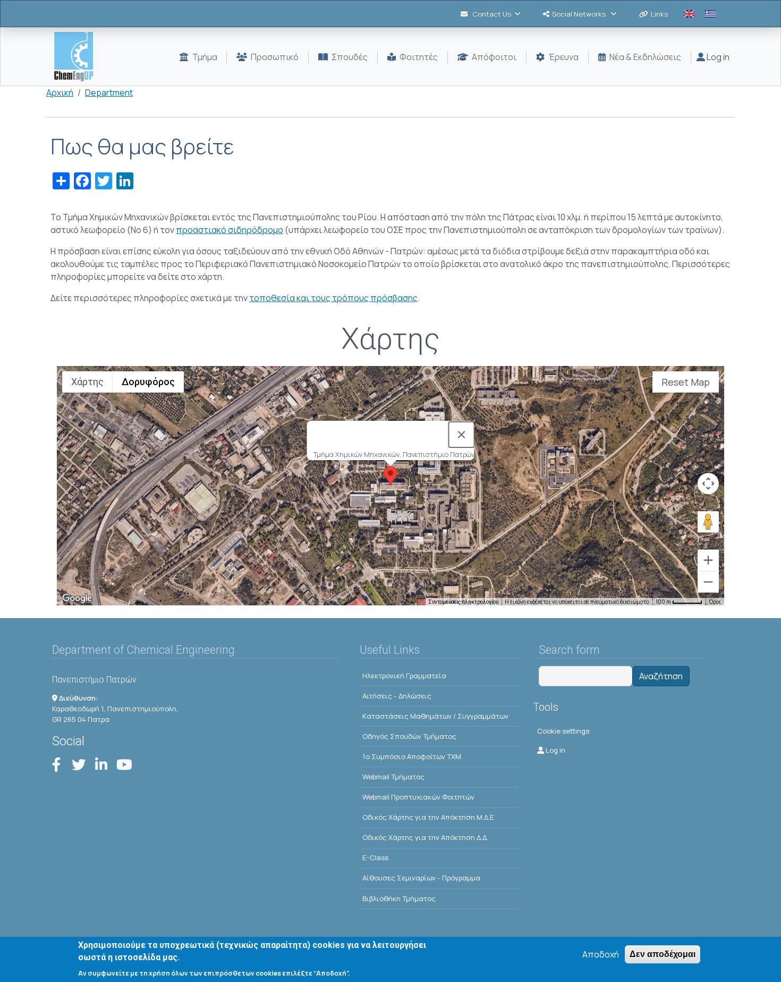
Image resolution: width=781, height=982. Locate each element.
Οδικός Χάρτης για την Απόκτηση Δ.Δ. (425, 837)
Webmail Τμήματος (393, 776)
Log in (717, 57)
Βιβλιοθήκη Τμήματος (399, 898)
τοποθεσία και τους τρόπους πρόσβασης (333, 298)
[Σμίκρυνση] (708, 582)
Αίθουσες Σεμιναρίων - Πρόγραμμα (421, 878)
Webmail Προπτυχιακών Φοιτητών (418, 797)
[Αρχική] (77, 56)
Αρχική (59, 92)
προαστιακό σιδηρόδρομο (229, 230)
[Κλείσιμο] (461, 434)
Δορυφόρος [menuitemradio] (148, 381)
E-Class (375, 857)
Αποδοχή (600, 954)
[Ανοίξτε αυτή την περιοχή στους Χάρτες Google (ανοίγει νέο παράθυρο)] (77, 598)
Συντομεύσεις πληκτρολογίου (463, 602)
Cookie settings (563, 731)
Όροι (715, 601)
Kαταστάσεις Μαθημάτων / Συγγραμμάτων (435, 716)
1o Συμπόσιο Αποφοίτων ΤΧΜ (411, 756)
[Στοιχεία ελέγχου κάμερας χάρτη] (708, 483)
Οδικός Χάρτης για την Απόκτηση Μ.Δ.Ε (428, 817)
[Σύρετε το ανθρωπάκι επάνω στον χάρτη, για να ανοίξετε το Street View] (708, 521)
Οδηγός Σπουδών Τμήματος (409, 736)
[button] (390, 476)
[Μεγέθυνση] (708, 560)
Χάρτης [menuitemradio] (87, 381)
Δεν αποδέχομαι (662, 954)
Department (109, 92)
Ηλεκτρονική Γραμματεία (404, 675)
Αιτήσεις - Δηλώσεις (396, 696)
